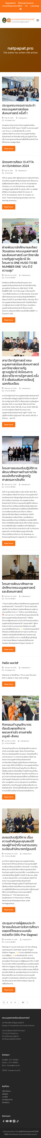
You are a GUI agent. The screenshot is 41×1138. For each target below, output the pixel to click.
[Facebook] (4, 1122)
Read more (8, 148)
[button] (38, 20)
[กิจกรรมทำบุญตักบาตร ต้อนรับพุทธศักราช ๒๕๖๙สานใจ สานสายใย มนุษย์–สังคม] (20, 708)
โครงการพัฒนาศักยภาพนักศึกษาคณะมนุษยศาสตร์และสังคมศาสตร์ (18, 587)
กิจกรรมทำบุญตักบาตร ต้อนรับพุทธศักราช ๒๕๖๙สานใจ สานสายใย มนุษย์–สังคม (17, 730)
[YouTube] (7, 1122)
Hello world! (10, 663)
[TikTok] (17, 1122)
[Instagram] (14, 1122)
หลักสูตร (5, 1094)
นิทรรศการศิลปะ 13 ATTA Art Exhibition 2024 (18, 164)
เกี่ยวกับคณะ (6, 1091)
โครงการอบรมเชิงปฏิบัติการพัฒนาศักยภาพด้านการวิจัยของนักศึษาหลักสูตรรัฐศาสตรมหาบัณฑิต (19, 474)
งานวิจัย (5, 1096)
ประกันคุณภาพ (7, 1099)
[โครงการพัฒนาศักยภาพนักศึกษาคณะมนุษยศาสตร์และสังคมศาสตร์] (20, 567)
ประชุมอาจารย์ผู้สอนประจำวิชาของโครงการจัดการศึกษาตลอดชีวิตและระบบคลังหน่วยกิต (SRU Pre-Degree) (20, 929)
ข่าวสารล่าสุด (9, 173)
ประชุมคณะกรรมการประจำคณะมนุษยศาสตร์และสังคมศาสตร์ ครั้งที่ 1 (18, 109)
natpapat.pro (22, 118)
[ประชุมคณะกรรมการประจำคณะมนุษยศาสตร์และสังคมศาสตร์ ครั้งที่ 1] (20, 88)
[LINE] (11, 1122)
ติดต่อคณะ (6, 1102)
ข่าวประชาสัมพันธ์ (10, 278)
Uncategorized (10, 120)
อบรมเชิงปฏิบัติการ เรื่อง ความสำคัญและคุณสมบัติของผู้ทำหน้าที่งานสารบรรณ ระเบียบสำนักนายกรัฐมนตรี (19, 843)
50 (23, 1002)
